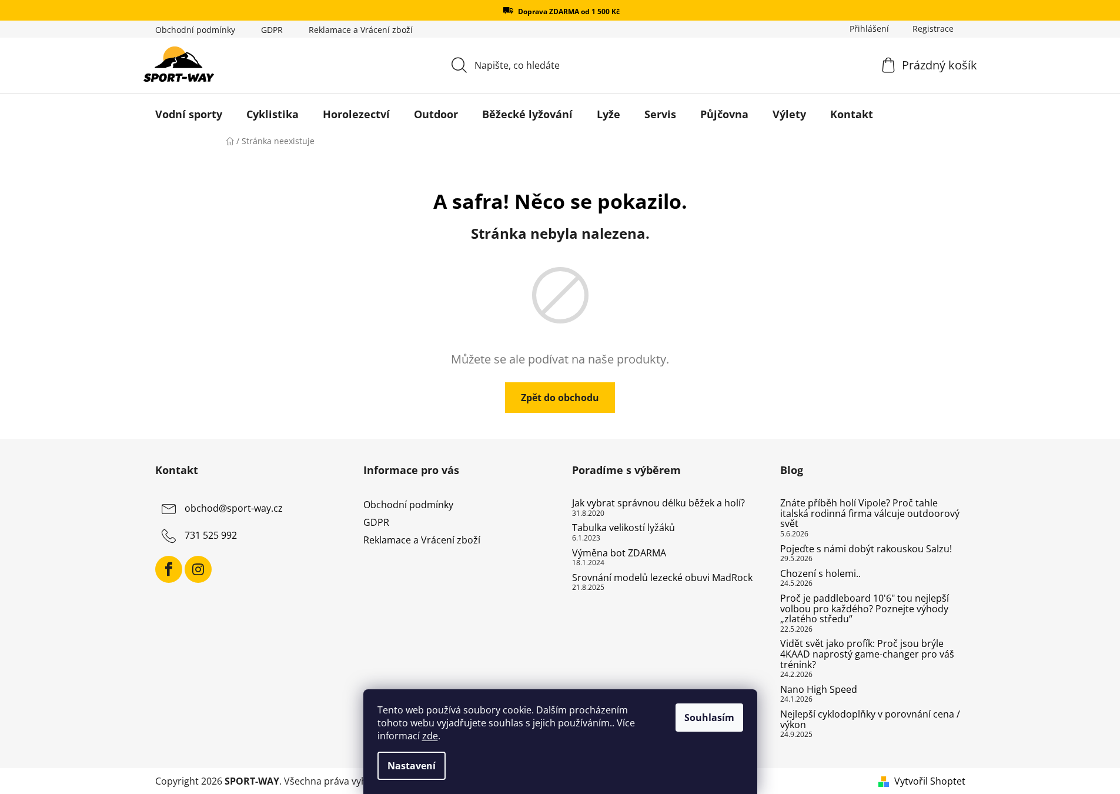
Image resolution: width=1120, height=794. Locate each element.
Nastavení (411, 765)
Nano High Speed (818, 690)
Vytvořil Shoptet (929, 781)
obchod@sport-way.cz (234, 508)
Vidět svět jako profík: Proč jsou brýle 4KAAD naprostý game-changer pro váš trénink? (867, 654)
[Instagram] (198, 569)
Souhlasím (709, 717)
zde (430, 735)
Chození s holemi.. (820, 574)
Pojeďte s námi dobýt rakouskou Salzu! (866, 549)
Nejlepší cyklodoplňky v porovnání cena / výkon (870, 719)
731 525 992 (211, 535)
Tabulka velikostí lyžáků (623, 528)
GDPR (272, 29)
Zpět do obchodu (560, 397)
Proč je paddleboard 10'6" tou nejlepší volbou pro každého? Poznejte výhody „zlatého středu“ (864, 609)
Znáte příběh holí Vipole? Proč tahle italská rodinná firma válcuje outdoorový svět (869, 513)
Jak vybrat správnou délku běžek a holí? (658, 503)
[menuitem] (188, 114)
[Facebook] (168, 569)
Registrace (933, 28)
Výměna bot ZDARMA (619, 553)
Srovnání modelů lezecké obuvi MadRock (662, 578)
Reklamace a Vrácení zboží (361, 29)
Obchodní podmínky (195, 29)
